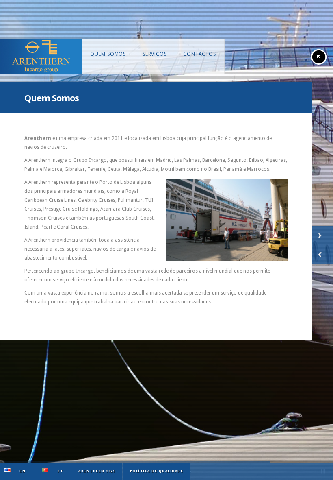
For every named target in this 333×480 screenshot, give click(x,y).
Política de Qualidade (157, 471)
